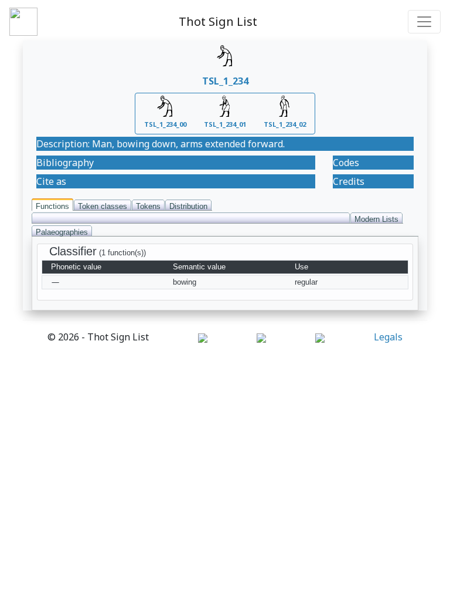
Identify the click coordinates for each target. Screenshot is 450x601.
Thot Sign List (218, 21)
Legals (388, 336)
